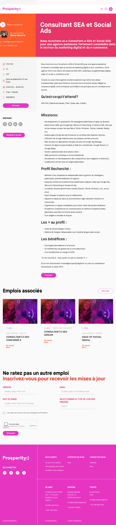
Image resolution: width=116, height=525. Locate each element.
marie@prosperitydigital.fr (13, 42)
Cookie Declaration (75, 521)
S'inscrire (11, 433)
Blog (91, 466)
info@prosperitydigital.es (77, 502)
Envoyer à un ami (14, 135)
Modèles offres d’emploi (54, 470)
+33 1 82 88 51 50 (10, 45)
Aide (69, 463)
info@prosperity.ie (52, 505)
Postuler (15, 105)
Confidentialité (50, 521)
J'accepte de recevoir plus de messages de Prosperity (26, 413)
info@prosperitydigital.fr (99, 500)
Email (62, 387)
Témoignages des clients (54, 466)
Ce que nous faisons (53, 463)
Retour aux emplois (15, 25)
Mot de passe (10, 399)
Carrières (93, 463)
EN (111, 9)
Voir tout (9, 64)
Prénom (7, 387)
